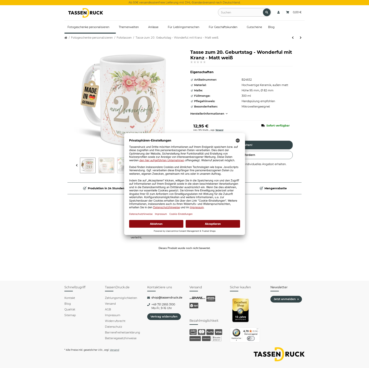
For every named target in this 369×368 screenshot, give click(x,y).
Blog (67, 303)
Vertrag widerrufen (164, 316)
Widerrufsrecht (115, 321)
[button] (278, 12)
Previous (77, 165)
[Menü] (257, 329)
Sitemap (70, 315)
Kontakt (69, 298)
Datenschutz (113, 326)
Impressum (112, 315)
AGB (108, 309)
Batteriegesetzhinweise (120, 338)
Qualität (69, 309)
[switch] (251, 338)
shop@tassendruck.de (166, 297)
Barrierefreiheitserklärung (122, 332)
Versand (219, 130)
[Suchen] (267, 12)
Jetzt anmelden (285, 299)
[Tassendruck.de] (85, 13)
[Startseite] (65, 37)
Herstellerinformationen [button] (207, 113)
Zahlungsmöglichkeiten (121, 298)
